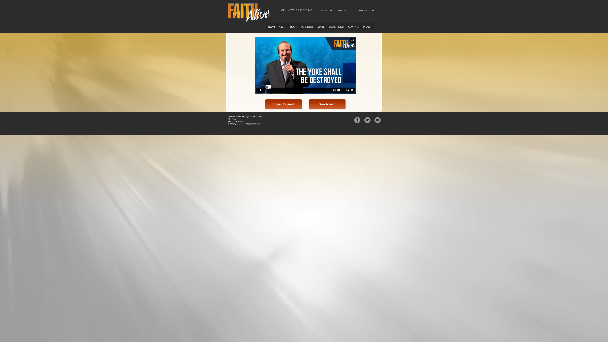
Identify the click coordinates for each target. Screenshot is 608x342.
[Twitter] (367, 120)
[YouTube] (377, 120)
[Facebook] (357, 120)
